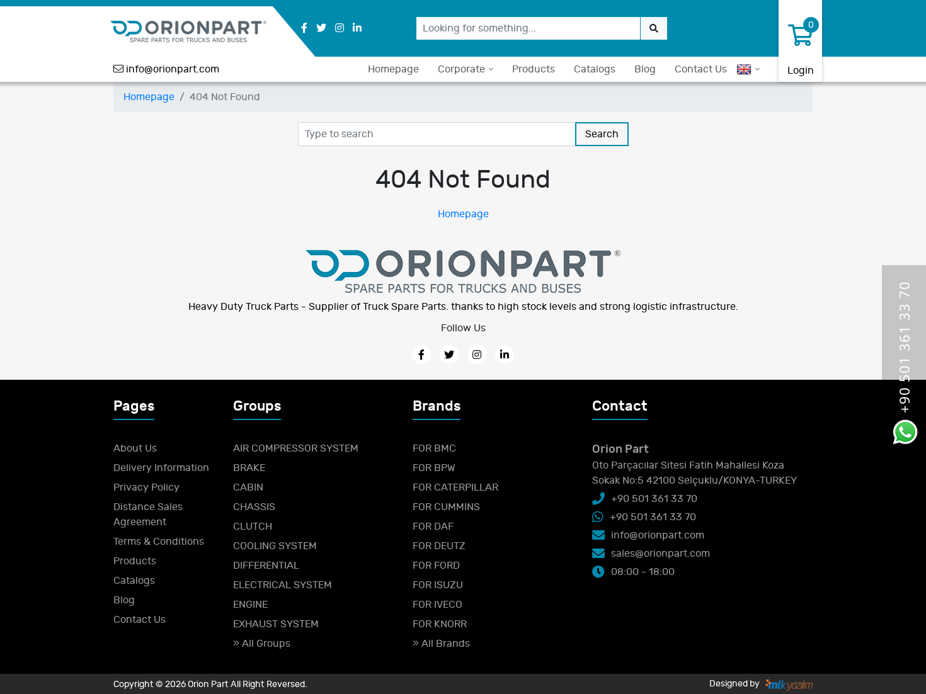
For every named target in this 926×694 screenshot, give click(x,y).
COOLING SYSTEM (275, 546)
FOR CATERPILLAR (455, 487)
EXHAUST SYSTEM (276, 624)
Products (533, 69)
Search (602, 134)
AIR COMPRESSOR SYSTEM (295, 448)
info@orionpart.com (172, 69)
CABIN (248, 487)
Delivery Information (161, 468)
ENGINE (250, 604)
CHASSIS (254, 507)
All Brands (444, 643)
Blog (645, 69)
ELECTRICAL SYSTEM (282, 585)
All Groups (264, 643)
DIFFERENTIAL (266, 565)
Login (800, 70)
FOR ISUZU (438, 585)
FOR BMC (434, 448)
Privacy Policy (146, 487)
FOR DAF (433, 526)
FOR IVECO (437, 604)
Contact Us (701, 69)
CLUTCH (252, 526)
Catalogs (594, 69)
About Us (135, 448)
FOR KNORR (440, 624)
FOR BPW (434, 468)
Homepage (393, 69)
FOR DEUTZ (439, 546)
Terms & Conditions (158, 541)
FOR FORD (436, 565)
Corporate (461, 69)
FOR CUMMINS (446, 507)
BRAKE (249, 468)
